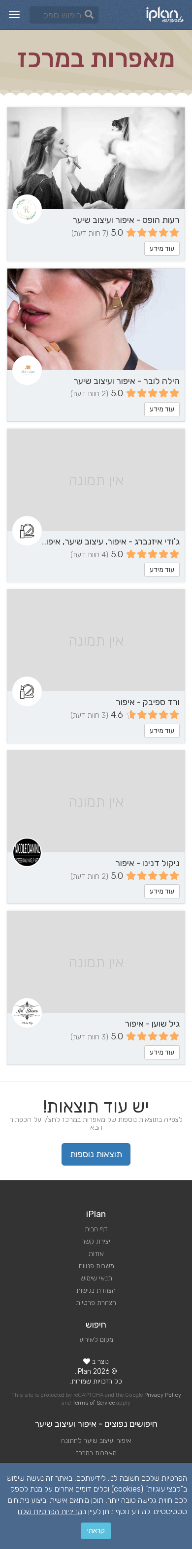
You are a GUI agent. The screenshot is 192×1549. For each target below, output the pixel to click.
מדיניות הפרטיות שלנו (50, 1511)
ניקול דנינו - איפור (147, 863)
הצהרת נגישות (96, 1290)
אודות (96, 1254)
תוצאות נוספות (96, 1154)
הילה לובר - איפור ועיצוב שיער (126, 381)
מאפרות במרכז (96, 1453)
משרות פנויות (96, 1266)
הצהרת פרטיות (96, 1303)
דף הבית (96, 1229)
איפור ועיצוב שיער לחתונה (96, 1441)
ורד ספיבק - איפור (148, 702)
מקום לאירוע (96, 1339)
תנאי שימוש (96, 1278)
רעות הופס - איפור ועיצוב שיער (126, 220)
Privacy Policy (162, 1395)
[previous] (169, 158)
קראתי (96, 1530)
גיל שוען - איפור (152, 1023)
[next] (23, 158)
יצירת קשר (96, 1241)
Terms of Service (93, 1403)
